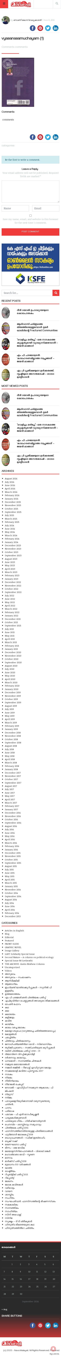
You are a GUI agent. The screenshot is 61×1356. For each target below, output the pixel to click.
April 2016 (10, 839)
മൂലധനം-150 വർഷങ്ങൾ (18, 1164)
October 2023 (11, 552)
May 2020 (10, 675)
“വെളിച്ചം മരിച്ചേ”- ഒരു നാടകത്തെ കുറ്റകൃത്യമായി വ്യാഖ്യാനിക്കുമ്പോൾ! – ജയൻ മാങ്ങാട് (37, 343)
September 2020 (13, 662)
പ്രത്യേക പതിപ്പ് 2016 (16, 1127)
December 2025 (13, 501)
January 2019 (11, 729)
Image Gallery (12, 950)
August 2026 (11, 478)
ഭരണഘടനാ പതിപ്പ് (15, 1144)
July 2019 (9, 709)
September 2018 (13, 742)
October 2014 (11, 892)
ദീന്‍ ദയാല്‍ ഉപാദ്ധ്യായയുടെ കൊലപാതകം (33, 312)
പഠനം (8, 1107)
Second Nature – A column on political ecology (29, 957)
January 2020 (11, 689)
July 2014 (9, 902)
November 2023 (13, 548)
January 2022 (11, 615)
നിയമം (8, 1077)
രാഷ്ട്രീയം (10, 1171)
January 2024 (11, 542)
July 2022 (9, 595)
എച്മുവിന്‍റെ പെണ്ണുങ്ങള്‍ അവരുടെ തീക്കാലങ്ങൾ (32, 1000)
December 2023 (13, 545)
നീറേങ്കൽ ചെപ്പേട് (14, 1084)
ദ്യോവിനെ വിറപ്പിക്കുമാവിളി (20, 1054)
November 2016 (13, 816)
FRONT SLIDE (12, 943)
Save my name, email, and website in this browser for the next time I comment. (30, 221)
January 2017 (11, 809)
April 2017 (10, 799)
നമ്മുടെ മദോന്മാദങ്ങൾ (17, 1064)
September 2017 (13, 782)
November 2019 (13, 695)
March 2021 (11, 642)
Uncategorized (12, 967)
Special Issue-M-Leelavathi (19, 960)
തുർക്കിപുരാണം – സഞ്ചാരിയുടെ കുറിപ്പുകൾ (30, 1047)
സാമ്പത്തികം (12, 1207)
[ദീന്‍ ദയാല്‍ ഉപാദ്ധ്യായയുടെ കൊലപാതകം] (6, 313)
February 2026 (12, 495)
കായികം (9, 1024)
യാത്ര (8, 1167)
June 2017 (10, 792)
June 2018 (10, 752)
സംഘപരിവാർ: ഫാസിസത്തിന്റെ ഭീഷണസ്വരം (30, 1201)
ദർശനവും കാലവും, (15, 1057)
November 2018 (13, 735)
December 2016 (13, 812)
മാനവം (9, 1157)
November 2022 (13, 585)
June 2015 (10, 872)
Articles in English (14, 930)
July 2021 (9, 628)
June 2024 (10, 528)
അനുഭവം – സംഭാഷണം (18, 977)
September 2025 (13, 511)
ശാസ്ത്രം (9, 1194)
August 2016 (11, 826)
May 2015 (9, 876)
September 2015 (13, 862)
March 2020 (11, 682)
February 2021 (12, 645)
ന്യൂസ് (9, 1094)
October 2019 (11, 699)
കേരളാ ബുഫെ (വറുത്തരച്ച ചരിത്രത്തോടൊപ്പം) (30, 1030)
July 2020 (9, 668)
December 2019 (13, 692)
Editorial (9, 937)
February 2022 (12, 612)
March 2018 (11, 762)
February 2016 (12, 846)
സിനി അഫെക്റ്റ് (13, 1214)
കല (7, 1010)
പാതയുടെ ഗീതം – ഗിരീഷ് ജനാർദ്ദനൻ (25, 1120)
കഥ (7, 1007)
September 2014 (13, 896)
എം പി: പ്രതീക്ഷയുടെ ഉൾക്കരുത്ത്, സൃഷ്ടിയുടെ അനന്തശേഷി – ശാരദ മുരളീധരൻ (35, 374)
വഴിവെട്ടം (10, 1187)
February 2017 (12, 805)
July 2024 (9, 525)
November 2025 (13, 505)
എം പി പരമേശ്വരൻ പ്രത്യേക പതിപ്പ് (25, 997)
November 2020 (13, 655)
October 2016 (11, 819)
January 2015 (11, 886)
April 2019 (10, 719)
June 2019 (10, 712)
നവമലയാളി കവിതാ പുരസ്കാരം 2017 (24, 1070)
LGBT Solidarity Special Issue (20, 953)
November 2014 (13, 889)
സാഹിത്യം (11, 1211)
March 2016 (11, 842)
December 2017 (13, 772)
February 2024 (12, 538)
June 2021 (10, 632)
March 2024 (11, 535)
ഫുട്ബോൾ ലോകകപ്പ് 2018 (19, 1134)
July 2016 (9, 829)
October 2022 (11, 588)
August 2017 (11, 785)
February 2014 (12, 912)
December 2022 (13, 582)
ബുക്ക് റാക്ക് (11, 1141)
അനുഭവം (10, 973)
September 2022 (13, 592)
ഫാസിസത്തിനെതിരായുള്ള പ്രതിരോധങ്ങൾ (29, 1130)
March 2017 (11, 802)
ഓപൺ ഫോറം (13, 1004)
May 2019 (9, 715)
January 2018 (11, 769)
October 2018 (11, 739)
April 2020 (10, 679)
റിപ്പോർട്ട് (9, 1177)
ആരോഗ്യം (11, 983)
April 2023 (10, 568)
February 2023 (12, 575)
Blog (7, 933)
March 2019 (11, 722)
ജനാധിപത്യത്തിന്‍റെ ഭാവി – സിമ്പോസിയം (28, 1044)
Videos (8, 970)
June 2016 (10, 832)
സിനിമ (8, 1217)
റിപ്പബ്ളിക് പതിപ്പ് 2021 (16, 1174)
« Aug (4, 1309)
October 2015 (11, 859)
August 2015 (11, 866)
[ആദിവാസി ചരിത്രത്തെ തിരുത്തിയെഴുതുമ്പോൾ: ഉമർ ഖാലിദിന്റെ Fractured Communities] (6, 328)
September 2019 (13, 702)
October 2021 (11, 622)
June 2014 (9, 906)
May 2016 (10, 836)
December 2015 (13, 852)
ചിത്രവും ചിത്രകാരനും (17, 1040)
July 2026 (9, 481)
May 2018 (9, 755)
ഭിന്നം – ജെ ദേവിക (15, 1147)
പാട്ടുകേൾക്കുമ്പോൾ (15, 1117)
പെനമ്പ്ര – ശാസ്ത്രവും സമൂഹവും (23, 1124)
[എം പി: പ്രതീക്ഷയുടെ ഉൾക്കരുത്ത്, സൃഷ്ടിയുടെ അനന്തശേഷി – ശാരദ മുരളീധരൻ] (6, 375)
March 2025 (11, 518)
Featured (9, 940)
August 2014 (11, 899)
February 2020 (12, 685)
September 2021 (13, 625)
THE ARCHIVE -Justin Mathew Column (25, 963)
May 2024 (10, 531)
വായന (8, 1191)
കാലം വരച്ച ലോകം (15, 1027)
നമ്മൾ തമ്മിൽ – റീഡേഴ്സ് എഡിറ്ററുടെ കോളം (28, 1067)
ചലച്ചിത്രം (10, 1037)
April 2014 (10, 909)
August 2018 (11, 745)
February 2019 (12, 725)
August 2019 (11, 705)
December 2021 (13, 618)
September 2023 (13, 555)
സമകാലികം (11, 1204)
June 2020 (10, 672)
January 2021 (11, 648)
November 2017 (13, 775)
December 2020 (13, 652)
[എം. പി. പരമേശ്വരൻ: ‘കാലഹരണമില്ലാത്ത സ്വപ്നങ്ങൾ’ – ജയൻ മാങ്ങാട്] (6, 360)
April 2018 (10, 759)
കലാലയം (10, 1014)
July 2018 (9, 749)
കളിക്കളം (9, 1017)
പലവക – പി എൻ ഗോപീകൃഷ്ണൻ (22, 1114)
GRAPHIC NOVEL (13, 947)
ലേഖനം (9, 1181)
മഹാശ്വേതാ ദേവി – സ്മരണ (20, 1154)
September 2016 (13, 822)
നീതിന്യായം (12, 1080)
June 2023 (10, 562)
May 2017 (9, 795)
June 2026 (10, 485)
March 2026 (11, 491)
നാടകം (9, 1074)
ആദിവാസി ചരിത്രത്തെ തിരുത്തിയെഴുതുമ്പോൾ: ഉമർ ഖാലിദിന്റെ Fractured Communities (37, 327)
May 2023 (10, 565)
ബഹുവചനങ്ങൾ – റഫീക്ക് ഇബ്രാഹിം (25, 1137)
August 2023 (11, 558)
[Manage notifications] (53, 1348)
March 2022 (11, 608)
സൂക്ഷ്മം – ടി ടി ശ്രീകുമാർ (18, 1221)
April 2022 (10, 605)
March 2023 (11, 572)
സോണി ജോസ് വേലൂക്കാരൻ (27, 20)
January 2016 (11, 849)
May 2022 (10, 602)
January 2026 (11, 498)
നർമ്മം (8, 1097)
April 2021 (10, 638)
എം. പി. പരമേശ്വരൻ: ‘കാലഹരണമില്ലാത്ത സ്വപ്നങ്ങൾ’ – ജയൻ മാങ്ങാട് (35, 359)
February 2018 (12, 765)
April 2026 (10, 488)
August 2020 (11, 665)
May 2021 (9, 635)
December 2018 (13, 732)
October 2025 (11, 508)
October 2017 (11, 779)
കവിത (8, 1020)
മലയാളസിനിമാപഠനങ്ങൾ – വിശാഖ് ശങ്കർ (27, 1151)
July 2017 (9, 789)
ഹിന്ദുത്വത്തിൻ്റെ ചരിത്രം (19, 1227)
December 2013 (13, 916)
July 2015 (9, 869)
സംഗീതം (9, 1197)
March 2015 (11, 882)
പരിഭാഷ (9, 1110)
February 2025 (12, 521)
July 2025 (9, 515)
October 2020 (11, 658)
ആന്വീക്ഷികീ (12, 980)
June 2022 (10, 598)
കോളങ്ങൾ (10, 1034)
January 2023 (11, 578)
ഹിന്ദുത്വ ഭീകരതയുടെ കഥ (19, 1224)
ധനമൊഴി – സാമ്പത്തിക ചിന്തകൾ (23, 1060)
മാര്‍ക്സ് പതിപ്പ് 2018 (15, 1161)
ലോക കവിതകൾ (14, 1184)
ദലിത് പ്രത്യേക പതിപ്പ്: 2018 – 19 (22, 1050)
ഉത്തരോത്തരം (12, 993)
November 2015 (13, 856)
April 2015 (10, 879)
